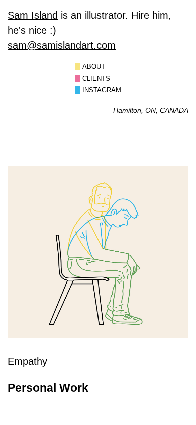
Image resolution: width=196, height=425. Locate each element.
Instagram (101, 90)
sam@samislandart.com (62, 45)
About (93, 66)
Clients (96, 78)
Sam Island (33, 15)
